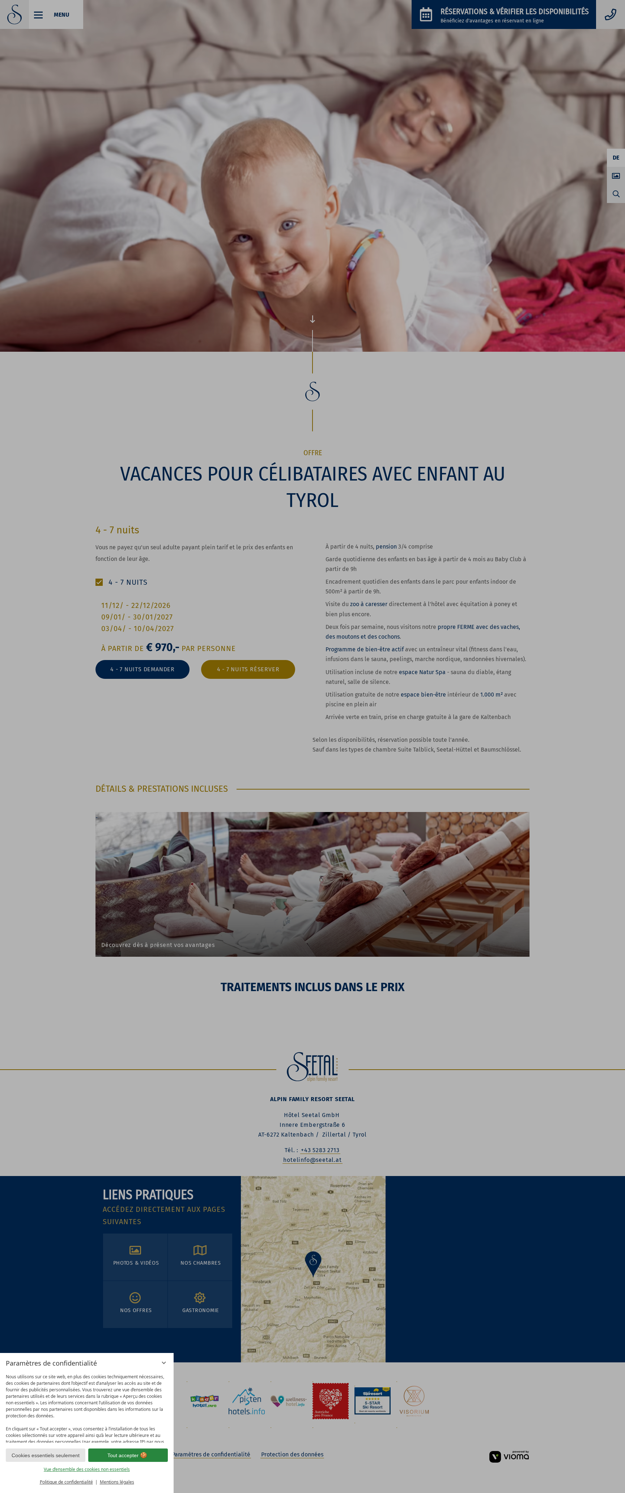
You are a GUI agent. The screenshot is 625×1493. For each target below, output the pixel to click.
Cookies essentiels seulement (46, 1455)
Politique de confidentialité (66, 1482)
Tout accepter (123, 1455)
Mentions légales (117, 1482)
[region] (87, 1407)
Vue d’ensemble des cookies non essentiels (87, 1469)
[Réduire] (164, 1363)
